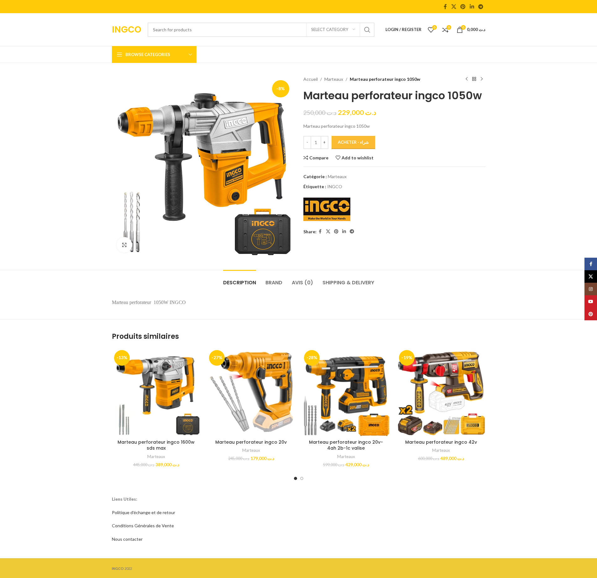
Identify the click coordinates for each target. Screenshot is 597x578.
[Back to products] (474, 79)
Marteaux (333, 79)
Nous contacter (127, 539)
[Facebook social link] (445, 6)
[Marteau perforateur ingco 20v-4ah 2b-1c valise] (346, 392)
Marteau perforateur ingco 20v (251, 442)
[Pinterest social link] (463, 6)
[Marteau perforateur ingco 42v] (441, 392)
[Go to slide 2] (301, 478)
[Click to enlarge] (124, 245)
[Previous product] (466, 79)
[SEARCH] (367, 30)
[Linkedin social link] (472, 6)
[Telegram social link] (480, 6)
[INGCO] (326, 209)
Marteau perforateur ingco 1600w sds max (156, 445)
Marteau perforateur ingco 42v (441, 442)
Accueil (310, 79)
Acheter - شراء (353, 142)
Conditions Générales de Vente (143, 525)
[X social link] (453, 6)
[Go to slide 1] (295, 478)
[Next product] (481, 79)
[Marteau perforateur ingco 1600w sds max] (156, 392)
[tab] (239, 279)
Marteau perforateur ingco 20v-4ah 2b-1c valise (346, 445)
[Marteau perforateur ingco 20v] (251, 392)
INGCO (334, 186)
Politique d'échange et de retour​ (143, 512)
